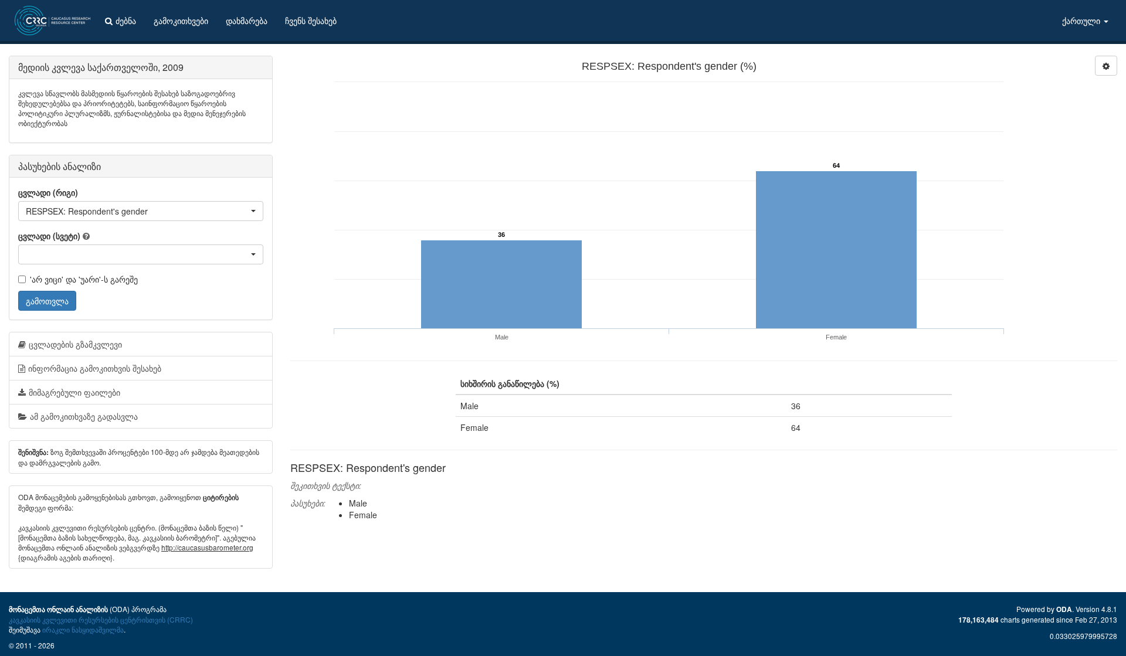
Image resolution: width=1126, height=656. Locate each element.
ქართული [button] (1082, 20)
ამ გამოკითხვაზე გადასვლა (84, 416)
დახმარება (246, 20)
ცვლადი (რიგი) (48, 192)
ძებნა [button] (126, 20)
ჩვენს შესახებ (311, 20)
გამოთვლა (47, 301)
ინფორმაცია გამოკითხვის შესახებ (94, 368)
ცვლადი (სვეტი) (49, 236)
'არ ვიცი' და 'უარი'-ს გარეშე (84, 279)
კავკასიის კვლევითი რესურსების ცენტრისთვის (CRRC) (101, 619)
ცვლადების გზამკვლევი (75, 344)
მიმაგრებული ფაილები (74, 392)
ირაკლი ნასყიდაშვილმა (83, 629)
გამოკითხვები (181, 20)
